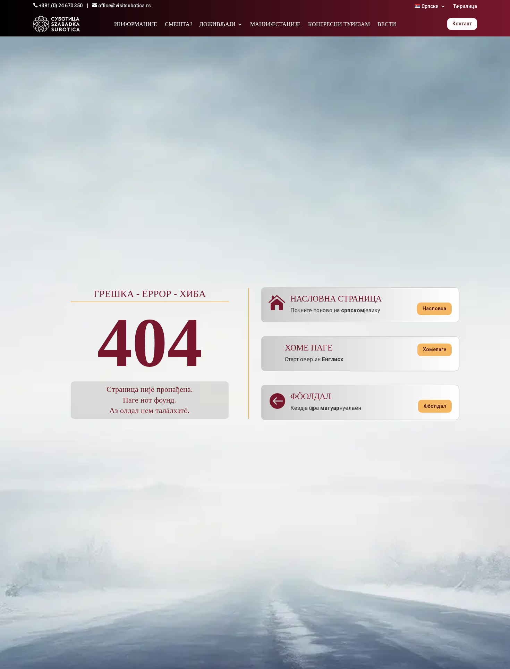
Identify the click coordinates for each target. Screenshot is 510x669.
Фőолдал (435, 406)
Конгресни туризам (339, 24)
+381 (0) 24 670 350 (61, 5)
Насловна (434, 308)
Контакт (462, 23)
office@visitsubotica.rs (124, 5)
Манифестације (275, 24)
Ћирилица (465, 6)
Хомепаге (434, 349)
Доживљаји (217, 24)
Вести (386, 24)
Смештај (178, 24)
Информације (135, 24)
